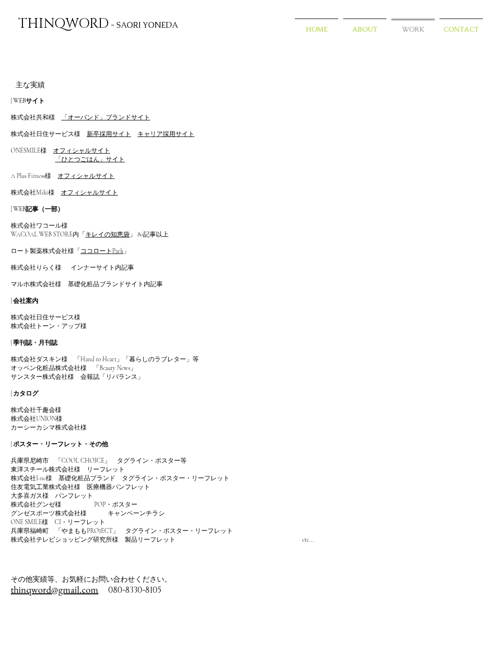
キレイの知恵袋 (107, 234)
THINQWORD (64, 24)
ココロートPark (101, 251)
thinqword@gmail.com (54, 589)
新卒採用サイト (109, 134)
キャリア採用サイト (165, 134)
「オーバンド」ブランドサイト (105, 117)
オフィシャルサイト (81, 151)
